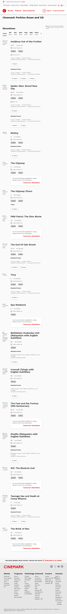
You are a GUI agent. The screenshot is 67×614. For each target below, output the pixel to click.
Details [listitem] (13, 51)
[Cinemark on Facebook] (52, 566)
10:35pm (14, 209)
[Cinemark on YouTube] (58, 566)
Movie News (42, 5)
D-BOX (26, 588)
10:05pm (14, 267)
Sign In (49, 10)
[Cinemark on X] (55, 566)
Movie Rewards (29, 11)
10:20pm (23, 78)
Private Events (33, 5)
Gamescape (38, 579)
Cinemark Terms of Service (58, 593)
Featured (6, 576)
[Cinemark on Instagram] (62, 566)
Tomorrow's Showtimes (31, 183)
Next (41, 33)
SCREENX (27, 592)
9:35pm (14, 396)
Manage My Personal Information (59, 599)
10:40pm (23, 267)
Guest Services (52, 5)
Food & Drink (15, 5)
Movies (10, 11)
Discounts (17, 579)
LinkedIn (48, 583)
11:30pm (14, 64)
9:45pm (14, 460)
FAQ (36, 586)
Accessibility (28, 593)
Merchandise (24, 5)
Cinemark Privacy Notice (58, 588)
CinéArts (6, 583)
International (39, 592)
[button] (14, 1)
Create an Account (58, 10)
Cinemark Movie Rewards (58, 583)
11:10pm (23, 125)
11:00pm (32, 78)
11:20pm (23, 521)
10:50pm (14, 111)
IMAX (26, 590)
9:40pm (14, 125)
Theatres (18, 11)
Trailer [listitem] (20, 51)
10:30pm (14, 155)
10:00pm (15, 78)
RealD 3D (27, 586)
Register (57, 578)
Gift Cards (7, 5)
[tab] (5, 34)
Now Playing (7, 578)
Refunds (57, 579)
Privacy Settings (59, 603)
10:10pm (14, 362)
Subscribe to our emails (53, 560)
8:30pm (14, 521)
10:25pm (14, 297)
